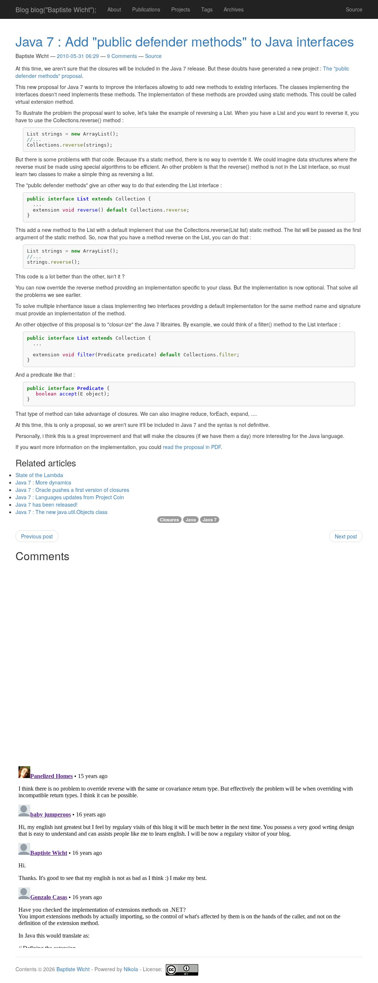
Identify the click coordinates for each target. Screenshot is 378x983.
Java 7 (210, 519)
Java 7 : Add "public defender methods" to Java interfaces (185, 40)
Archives (234, 9)
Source (354, 9)
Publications (146, 9)
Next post (346, 536)
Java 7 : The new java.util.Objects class (61, 512)
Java (191, 519)
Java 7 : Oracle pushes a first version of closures (72, 489)
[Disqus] (189, 657)
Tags (207, 9)
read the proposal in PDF (192, 447)
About (114, 9)
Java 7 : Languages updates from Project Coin (70, 497)
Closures (169, 519)
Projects (180, 9)
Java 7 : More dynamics (43, 482)
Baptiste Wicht (73, 969)
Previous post (37, 536)
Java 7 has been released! (47, 504)
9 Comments (122, 55)
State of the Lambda (39, 475)
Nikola (131, 969)
